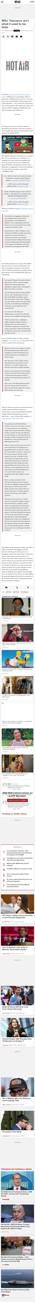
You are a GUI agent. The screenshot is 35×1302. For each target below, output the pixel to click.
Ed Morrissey (7, 30)
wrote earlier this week (15, 341)
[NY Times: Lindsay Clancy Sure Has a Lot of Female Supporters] (17, 904)
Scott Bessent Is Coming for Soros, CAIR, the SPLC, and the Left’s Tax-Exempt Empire (16, 1194)
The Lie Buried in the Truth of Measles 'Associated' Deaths (14, 948)
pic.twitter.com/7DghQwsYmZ (20, 180)
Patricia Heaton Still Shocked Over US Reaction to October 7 (17, 1040)
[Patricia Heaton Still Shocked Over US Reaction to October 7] (17, 1027)
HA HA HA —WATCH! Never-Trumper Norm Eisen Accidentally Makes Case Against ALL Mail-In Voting (15, 1226)
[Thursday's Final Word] (17, 1120)
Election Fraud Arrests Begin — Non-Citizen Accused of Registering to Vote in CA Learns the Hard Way (17, 1259)
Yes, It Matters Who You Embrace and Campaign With (16, 1099)
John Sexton (5, 922)
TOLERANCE (24, 592)
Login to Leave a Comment (17, 800)
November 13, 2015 (22, 186)
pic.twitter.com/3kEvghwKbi (17, 198)
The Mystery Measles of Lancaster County (19, 869)
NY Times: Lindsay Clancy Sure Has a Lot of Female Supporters (17, 916)
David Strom (5, 954)
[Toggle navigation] (2, 1)
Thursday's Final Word (11, 1132)
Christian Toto (6, 1045)
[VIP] (32, 1)
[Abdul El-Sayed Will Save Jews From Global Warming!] (17, 995)
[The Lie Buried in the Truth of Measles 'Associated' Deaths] (17, 936)
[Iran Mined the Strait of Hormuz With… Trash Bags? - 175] (17, 1278)
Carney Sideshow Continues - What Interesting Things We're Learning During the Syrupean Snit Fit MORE (19, 853)
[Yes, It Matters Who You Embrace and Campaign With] (17, 1087)
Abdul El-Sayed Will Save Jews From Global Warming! (15, 1008)
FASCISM (8, 592)
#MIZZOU (16, 592)
